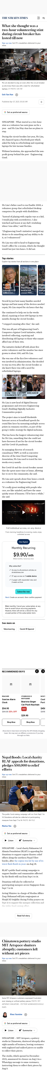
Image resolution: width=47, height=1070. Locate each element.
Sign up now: (7, 43)
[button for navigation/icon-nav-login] (38, 18)
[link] (15, 18)
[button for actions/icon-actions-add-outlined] (16, 94)
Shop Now (11, 722)
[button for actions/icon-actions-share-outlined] (41, 101)
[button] (38, 18)
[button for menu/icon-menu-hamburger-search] (43, 17)
